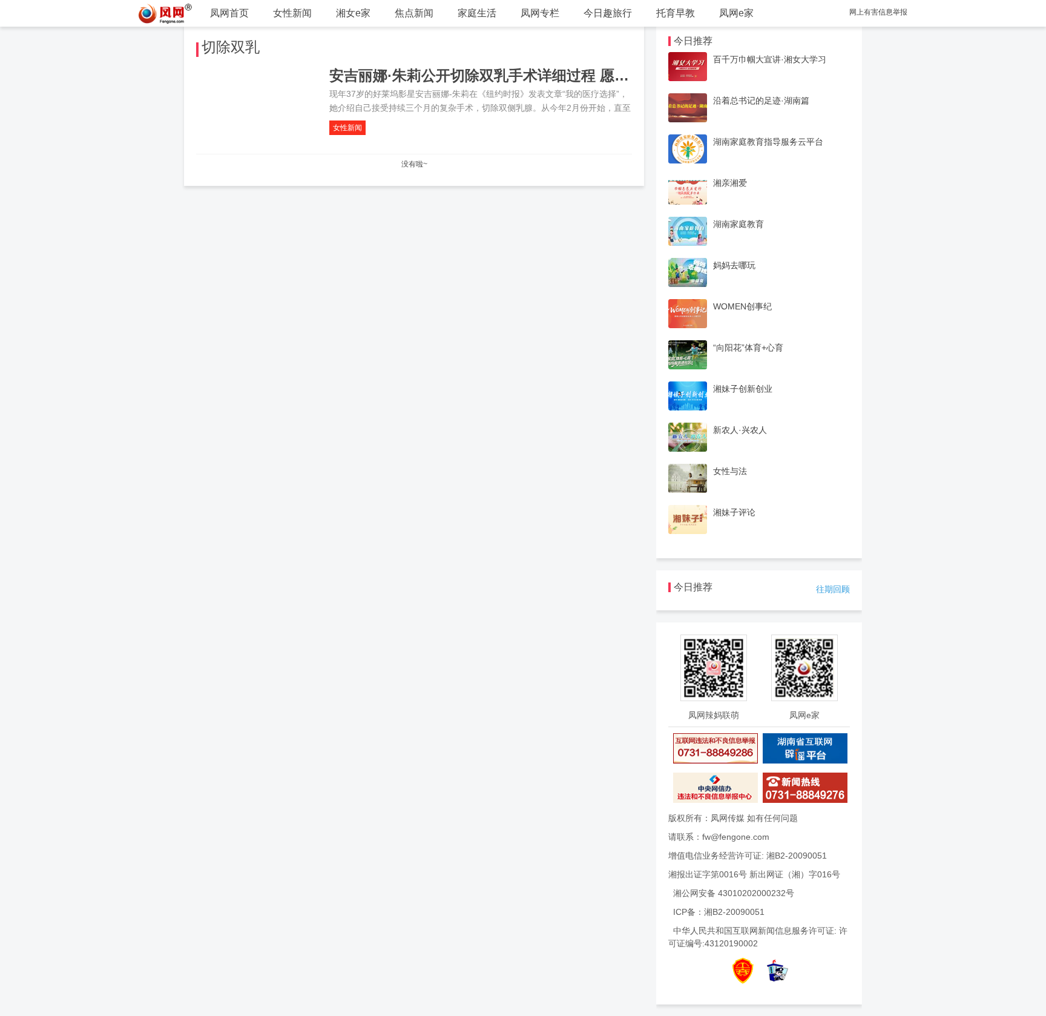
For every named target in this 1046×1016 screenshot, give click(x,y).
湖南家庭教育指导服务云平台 (768, 142)
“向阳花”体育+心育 (748, 347)
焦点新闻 (414, 13)
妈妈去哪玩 (734, 265)
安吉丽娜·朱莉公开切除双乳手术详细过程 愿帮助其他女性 (515, 75)
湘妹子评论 (734, 512)
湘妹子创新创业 (742, 389)
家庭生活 (477, 13)
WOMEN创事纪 (742, 306)
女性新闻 (292, 13)
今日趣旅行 (608, 13)
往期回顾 (833, 589)
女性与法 (730, 471)
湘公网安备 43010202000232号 (733, 893)
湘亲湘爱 (730, 183)
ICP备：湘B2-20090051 (719, 912)
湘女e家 (353, 13)
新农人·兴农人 (740, 430)
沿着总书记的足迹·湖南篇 (761, 100)
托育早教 (675, 13)
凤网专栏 (540, 13)
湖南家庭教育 (738, 224)
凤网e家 (736, 13)
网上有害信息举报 (878, 12)
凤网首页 (229, 13)
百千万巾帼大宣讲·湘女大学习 (769, 59)
